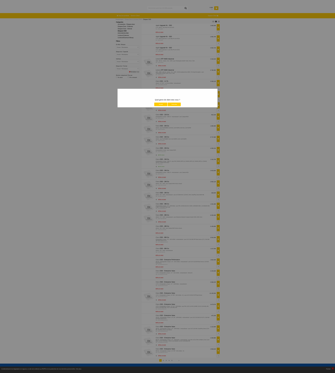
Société (161, 104)
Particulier (174, 104)
